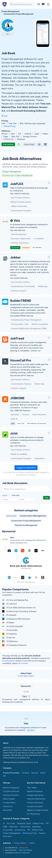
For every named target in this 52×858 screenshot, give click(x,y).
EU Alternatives (8, 661)
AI (4, 823)
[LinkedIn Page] (45, 144)
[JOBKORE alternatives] (5, 399)
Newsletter (7, 810)
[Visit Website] (49, 183)
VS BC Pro (10, 638)
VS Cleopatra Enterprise (16, 645)
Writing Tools (37, 830)
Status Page (29, 144)
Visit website (8, 144)
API (4, 776)
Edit (5, 116)
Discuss (34, 773)
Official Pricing (9, 126)
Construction (11, 516)
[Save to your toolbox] (8, 33)
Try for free (15, 247)
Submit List (8, 806)
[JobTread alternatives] (5, 339)
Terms (31, 843)
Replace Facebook (35, 791)
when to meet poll (22, 853)
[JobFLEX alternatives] (5, 185)
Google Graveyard (35, 806)
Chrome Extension (11, 795)
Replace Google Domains (37, 810)
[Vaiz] (5, 222)
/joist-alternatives (9, 431)
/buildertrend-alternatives (13, 298)
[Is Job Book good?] (19, 144)
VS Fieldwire (11, 634)
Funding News (9, 802)
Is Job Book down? (26, 676)
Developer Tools (24, 823)
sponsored (30, 730)
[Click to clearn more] (26, 723)
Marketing (36, 827)
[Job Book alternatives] (8, 25)
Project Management (12, 833)
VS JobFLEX (11, 604)
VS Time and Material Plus (17, 600)
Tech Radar (32, 787)
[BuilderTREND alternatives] (5, 302)
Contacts (25, 773)
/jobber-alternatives (10, 255)
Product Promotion (11, 773)
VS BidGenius (12, 641)
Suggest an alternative (26, 468)
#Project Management (11, 171)
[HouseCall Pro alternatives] (5, 361)
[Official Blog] (39, 144)
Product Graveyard (35, 802)
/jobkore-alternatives (11, 395)
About (43, 773)
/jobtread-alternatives (11, 336)
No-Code (11, 823)
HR (28, 830)
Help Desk (13, 827)
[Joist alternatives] (5, 434)
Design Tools (38, 823)
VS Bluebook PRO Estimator (18, 619)
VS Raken (10, 622)
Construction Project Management (26, 521)
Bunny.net (23, 847)
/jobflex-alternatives (10, 181)
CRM (5, 827)
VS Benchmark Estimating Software (21, 611)
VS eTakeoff (11, 615)
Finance (42, 833)
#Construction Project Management (17, 175)
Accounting (8, 830)
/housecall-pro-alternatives (13, 358)
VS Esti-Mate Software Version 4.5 (21, 607)
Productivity (25, 827)
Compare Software (11, 791)
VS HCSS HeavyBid (14, 626)
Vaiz (25, 696)
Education (7, 836)
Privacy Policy (20, 843)
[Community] (43, 4)
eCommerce (20, 830)
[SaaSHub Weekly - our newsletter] (38, 4)
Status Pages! (9, 799)
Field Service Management (26, 525)
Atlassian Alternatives (36, 799)
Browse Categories (11, 787)
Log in (5, 495)
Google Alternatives (35, 795)
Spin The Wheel (25, 850)
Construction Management (33, 515)
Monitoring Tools (30, 833)
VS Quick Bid (11, 630)
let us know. (23, 663)
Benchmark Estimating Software (28, 110)
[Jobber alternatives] (5, 258)
